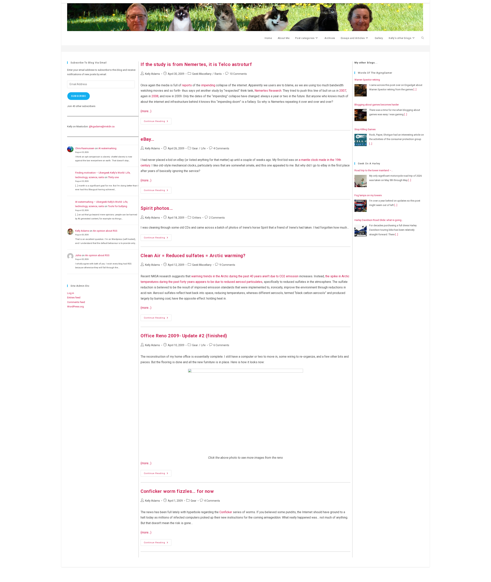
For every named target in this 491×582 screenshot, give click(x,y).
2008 (155, 96)
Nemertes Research (268, 90)
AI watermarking (107, 148)
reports (187, 85)
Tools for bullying (117, 206)
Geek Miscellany (202, 73)
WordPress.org (75, 306)
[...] (415, 89)
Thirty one (113, 177)
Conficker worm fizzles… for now (177, 491)
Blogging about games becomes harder (376, 104)
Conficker (225, 512)
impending (208, 85)
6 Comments (221, 345)
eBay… (147, 139)
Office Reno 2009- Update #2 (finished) (184, 335)
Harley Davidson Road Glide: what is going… (378, 220)
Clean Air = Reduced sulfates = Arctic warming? (193, 255)
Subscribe (78, 96)
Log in (70, 293)
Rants (218, 73)
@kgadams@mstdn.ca (102, 126)
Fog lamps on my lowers (368, 195)
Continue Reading (157, 122)
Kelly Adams (152, 73)
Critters (196, 217)
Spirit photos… (157, 208)
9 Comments (227, 264)
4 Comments (221, 148)
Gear (195, 148)
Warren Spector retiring (367, 79)
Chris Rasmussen (84, 148)
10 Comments (238, 73)
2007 (342, 90)
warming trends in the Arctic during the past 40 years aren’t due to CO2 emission (244, 276)
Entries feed (73, 297)
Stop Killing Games (365, 129)
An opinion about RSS (105, 230)
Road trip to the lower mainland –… (373, 170)
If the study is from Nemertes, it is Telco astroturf (196, 64)
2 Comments (217, 217)
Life (203, 148)
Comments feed (76, 302)
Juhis (78, 255)
